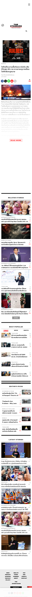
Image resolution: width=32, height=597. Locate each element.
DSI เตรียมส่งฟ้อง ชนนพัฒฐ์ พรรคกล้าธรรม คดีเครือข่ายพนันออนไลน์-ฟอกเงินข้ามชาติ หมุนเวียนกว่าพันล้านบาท (13, 485)
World (3, 63)
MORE (16, 318)
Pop (24, 572)
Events (24, 576)
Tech (10, 309)
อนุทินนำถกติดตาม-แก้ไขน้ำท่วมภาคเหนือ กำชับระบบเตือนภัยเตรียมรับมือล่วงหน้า (19, 375)
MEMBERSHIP (16, 587)
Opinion (8, 576)
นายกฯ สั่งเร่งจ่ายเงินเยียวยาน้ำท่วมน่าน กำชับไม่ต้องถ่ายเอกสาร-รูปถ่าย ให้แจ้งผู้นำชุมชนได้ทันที (19, 365)
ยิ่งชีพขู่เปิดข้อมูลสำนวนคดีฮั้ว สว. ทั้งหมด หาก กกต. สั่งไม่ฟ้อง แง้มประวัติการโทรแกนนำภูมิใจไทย (14, 554)
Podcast (8, 574)
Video (16, 574)
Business (4, 217)
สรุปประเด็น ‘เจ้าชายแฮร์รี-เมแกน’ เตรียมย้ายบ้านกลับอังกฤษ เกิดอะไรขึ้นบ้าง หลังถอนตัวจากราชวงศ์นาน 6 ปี (10, 421)
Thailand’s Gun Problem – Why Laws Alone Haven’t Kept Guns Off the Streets (9, 402)
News (8, 572)
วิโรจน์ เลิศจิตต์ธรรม (9, 75)
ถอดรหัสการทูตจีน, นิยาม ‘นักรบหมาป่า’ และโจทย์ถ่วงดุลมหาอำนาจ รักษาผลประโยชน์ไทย (13, 243)
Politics (14, 362)
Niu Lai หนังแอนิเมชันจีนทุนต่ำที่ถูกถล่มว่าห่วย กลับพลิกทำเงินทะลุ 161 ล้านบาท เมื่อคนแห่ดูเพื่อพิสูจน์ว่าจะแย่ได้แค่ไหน (14, 313)
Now (24, 574)
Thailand (4, 286)
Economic (12, 263)
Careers (16, 576)
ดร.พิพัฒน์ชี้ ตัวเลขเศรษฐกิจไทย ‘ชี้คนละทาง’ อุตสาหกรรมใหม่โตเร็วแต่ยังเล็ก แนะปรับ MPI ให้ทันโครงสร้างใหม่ (14, 290)
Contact (24, 578)
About (16, 578)
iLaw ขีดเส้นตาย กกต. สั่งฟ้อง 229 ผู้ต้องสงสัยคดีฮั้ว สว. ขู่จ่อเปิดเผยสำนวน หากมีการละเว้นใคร (14, 462)
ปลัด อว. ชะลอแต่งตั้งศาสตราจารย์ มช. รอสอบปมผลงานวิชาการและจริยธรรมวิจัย (19, 346)
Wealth (16, 572)
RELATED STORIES (16, 198)
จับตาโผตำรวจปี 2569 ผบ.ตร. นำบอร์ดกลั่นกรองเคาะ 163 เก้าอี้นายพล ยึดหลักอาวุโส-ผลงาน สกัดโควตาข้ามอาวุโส (19, 356)
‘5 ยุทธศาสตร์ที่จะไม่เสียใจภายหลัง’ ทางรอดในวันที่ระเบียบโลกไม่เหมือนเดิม (9, 412)
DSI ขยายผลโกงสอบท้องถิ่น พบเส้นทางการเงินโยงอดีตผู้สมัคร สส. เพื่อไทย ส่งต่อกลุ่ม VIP (19, 336)
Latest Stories (16, 440)
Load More (16, 559)
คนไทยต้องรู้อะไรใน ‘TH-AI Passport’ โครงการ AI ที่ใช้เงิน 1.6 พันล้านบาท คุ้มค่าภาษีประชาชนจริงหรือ (10, 394)
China (9, 240)
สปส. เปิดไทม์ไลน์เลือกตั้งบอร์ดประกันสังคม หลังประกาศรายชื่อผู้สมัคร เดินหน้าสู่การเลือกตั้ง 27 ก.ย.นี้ (10, 430)
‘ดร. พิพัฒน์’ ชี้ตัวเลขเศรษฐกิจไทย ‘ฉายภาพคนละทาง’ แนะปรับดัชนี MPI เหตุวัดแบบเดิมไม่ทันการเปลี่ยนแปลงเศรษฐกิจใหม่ (14, 266)
